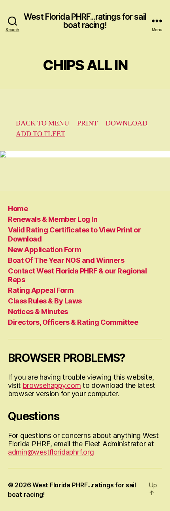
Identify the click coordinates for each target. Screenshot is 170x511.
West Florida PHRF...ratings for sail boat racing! (85, 21)
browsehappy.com (52, 385)
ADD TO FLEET (40, 134)
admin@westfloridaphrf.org (51, 452)
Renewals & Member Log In (52, 219)
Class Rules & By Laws (45, 301)
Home (18, 208)
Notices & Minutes (38, 311)
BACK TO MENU (42, 123)
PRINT (87, 123)
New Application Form (44, 249)
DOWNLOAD (126, 123)
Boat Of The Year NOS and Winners (66, 260)
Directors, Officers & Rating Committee (73, 322)
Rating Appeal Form (41, 290)
